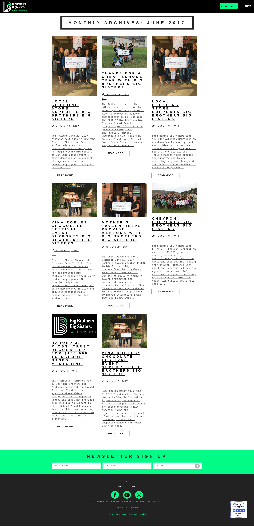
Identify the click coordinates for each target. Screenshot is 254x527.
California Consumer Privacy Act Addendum (127, 514)
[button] (245, 6)
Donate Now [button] (229, 6)
